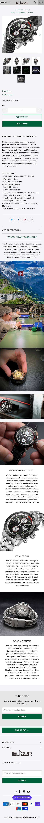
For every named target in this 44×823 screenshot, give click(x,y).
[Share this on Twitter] (11, 219)
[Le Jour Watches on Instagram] (24, 792)
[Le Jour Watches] (22, 2)
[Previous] (4, 35)
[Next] (40, 35)
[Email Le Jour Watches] (15, 792)
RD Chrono (6, 91)
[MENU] (1, 2)
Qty (3, 105)
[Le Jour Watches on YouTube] (28, 792)
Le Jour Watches (16, 817)
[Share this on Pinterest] (25, 219)
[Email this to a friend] (31, 219)
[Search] (35, 2)
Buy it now (22, 124)
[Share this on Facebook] (18, 219)
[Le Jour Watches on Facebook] (20, 792)
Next (27, 9)
